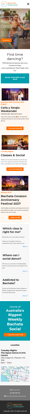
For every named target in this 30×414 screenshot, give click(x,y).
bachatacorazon (16, 389)
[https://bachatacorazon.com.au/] (9, 4)
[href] (15, 374)
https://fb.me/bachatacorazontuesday (16, 396)
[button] (28, 4)
